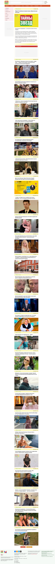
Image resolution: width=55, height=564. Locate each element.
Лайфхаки (7, 5)
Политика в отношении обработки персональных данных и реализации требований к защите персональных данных (47, 552)
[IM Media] (5, 552)
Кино (23, 5)
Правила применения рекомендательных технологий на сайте (46, 553)
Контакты (45, 2)
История (27, 5)
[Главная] (2, 552)
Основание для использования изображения (47, 556)
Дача (41, 5)
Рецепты (12, 5)
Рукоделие (36, 5)
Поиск (45, 3)
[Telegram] (19, 551)
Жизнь (32, 5)
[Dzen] (20, 551)
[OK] (17, 551)
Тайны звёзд (6, 2)
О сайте (45, 1)
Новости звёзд (18, 59)
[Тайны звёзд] (15, 59)
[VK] (15, 551)
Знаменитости (17, 5)
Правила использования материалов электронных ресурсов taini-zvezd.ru (47, 555)
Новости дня (18, 176)
